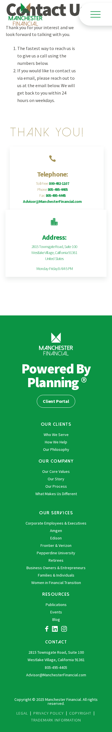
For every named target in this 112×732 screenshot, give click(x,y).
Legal (22, 713)
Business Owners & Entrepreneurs (56, 567)
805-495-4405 (57, 189)
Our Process (56, 486)
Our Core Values (56, 471)
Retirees (56, 560)
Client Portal (56, 401)
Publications (56, 604)
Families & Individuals (56, 575)
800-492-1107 (59, 183)
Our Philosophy (56, 449)
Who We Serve (56, 434)
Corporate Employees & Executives (56, 523)
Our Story (56, 478)
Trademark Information (56, 720)
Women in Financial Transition (56, 582)
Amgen (56, 530)
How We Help (56, 442)
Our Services (56, 512)
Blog (56, 619)
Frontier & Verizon (56, 545)
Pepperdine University (56, 552)
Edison (56, 538)
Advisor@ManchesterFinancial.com (52, 201)
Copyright (80, 713)
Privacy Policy (48, 713)
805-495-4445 (55, 195)
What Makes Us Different (56, 493)
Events (56, 612)
